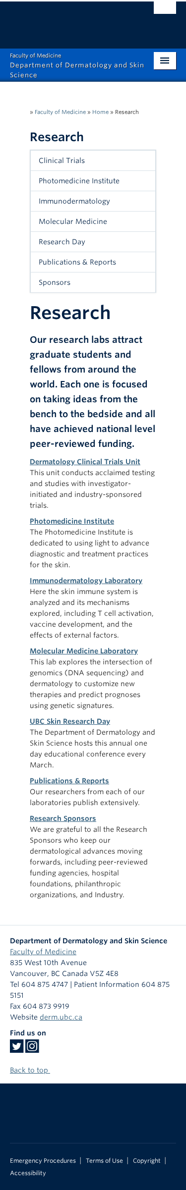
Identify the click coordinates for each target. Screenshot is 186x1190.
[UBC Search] (165, 12)
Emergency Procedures (43, 1160)
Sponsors (54, 282)
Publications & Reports (77, 262)
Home (100, 111)
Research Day (62, 242)
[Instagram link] (32, 1049)
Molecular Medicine (73, 221)
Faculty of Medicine (60, 111)
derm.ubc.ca (61, 1017)
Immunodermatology (74, 201)
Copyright (147, 1160)
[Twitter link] (16, 1049)
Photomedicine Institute (79, 181)
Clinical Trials (62, 160)
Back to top (30, 1070)
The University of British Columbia (68, 20)
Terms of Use (104, 1160)
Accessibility (28, 1173)
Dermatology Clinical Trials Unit (85, 462)
